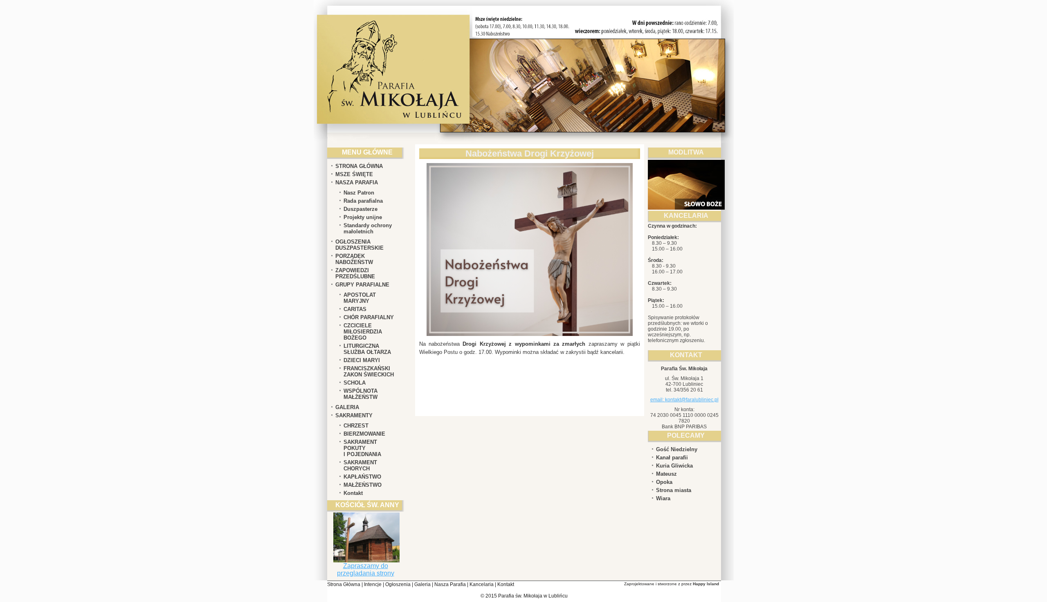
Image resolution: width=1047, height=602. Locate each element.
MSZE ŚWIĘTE (354, 174)
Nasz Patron (359, 193)
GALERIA (347, 407)
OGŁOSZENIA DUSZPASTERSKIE (359, 245)
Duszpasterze (360, 209)
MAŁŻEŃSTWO (363, 485)
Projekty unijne (363, 217)
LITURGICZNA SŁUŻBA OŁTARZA (367, 349)
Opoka (664, 482)
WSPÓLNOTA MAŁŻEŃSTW (360, 394)
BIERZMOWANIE (364, 434)
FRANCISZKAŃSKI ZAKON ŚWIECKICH (369, 371)
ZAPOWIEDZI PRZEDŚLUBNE (355, 273)
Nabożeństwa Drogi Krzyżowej (529, 153)
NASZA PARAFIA (356, 182)
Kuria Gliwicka (674, 466)
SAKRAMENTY (354, 415)
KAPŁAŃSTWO (362, 477)
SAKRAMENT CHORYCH (360, 465)
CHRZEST (356, 426)
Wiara (663, 498)
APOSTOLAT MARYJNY (360, 298)
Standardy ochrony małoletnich (368, 228)
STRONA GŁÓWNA (359, 166)
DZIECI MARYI (362, 360)
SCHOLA (355, 383)
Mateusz (666, 474)
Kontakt (353, 493)
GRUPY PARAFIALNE (362, 285)
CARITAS (355, 309)
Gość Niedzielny (676, 449)
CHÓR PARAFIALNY (369, 317)
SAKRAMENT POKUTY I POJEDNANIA (362, 448)
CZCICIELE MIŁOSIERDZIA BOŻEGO (363, 331)
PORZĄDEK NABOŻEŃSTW (354, 259)
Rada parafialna (363, 201)
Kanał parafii (672, 457)
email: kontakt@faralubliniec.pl (684, 400)
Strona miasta (673, 490)
